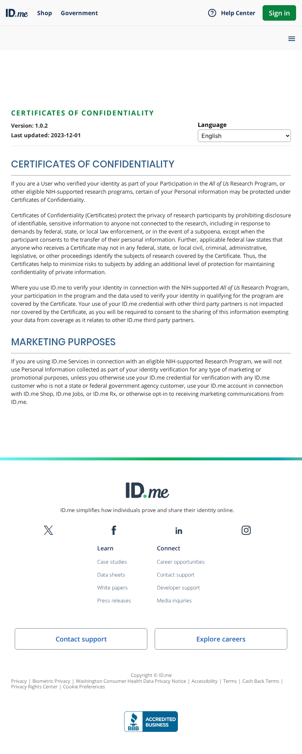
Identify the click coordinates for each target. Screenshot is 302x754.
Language (212, 125)
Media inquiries (174, 600)
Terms (230, 681)
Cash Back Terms (260, 681)
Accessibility (205, 681)
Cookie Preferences (84, 686)
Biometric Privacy (51, 681)
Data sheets (111, 574)
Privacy (19, 681)
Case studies (112, 561)
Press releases (114, 600)
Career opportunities (181, 561)
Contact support (175, 574)
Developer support (178, 587)
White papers (112, 587)
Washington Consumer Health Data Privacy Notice (131, 681)
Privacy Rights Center (34, 686)
